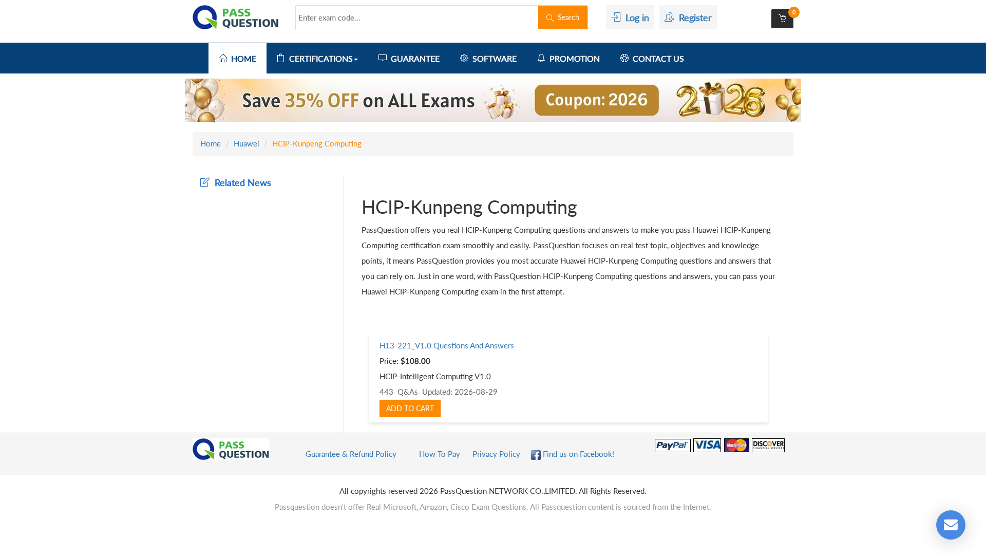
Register (693, 17)
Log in (634, 17)
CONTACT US (656, 58)
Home (210, 143)
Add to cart (410, 408)
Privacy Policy (496, 453)
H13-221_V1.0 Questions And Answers (447, 345)
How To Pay (439, 453)
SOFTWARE (492, 58)
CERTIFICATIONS (319, 58)
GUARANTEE (413, 58)
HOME (241, 58)
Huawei (246, 143)
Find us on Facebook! (577, 453)
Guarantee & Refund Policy (351, 453)
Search (566, 17)
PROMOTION (572, 58)
